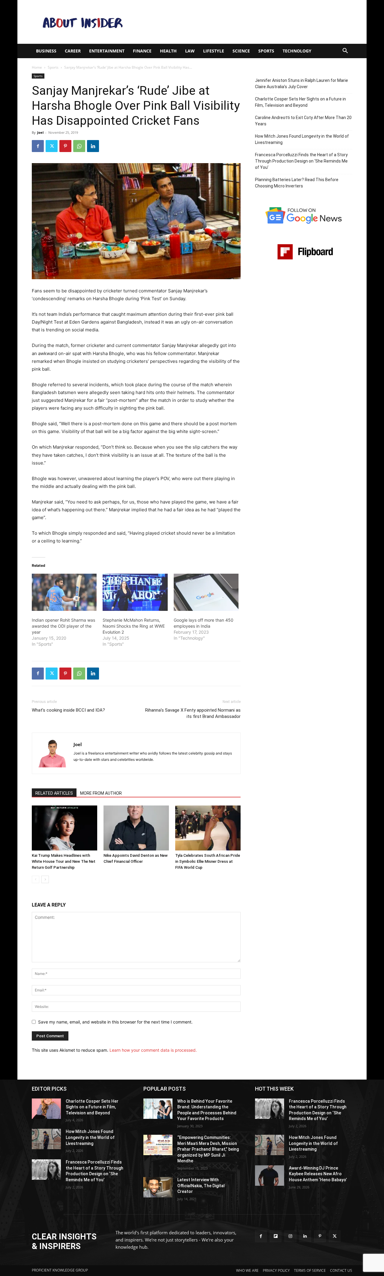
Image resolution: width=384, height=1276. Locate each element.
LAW (190, 51)
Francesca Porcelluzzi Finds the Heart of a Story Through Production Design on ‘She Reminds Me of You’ (301, 161)
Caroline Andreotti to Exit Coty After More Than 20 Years (303, 120)
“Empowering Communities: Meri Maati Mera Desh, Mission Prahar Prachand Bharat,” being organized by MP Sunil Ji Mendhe (208, 1149)
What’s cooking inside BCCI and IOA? (68, 710)
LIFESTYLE (213, 51)
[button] (345, 51)
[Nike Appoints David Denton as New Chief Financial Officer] (136, 827)
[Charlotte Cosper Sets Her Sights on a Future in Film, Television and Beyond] (46, 1108)
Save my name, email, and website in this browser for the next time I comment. (115, 1021)
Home (37, 67)
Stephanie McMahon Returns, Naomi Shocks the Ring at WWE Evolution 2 (134, 626)
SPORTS (266, 51)
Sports (53, 67)
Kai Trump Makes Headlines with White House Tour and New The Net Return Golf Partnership (63, 861)
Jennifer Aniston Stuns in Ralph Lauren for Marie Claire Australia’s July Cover (301, 83)
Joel (40, 132)
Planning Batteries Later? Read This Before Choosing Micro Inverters (296, 182)
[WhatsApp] (79, 146)
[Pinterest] (65, 146)
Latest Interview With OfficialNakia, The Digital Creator (201, 1185)
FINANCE (142, 51)
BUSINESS (46, 51)
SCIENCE (241, 51)
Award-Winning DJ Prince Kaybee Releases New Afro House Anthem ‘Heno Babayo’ (318, 1174)
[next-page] (45, 879)
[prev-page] (35, 879)
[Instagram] (290, 1236)
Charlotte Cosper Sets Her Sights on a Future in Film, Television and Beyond (300, 102)
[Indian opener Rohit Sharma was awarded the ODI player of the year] (64, 592)
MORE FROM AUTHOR (101, 793)
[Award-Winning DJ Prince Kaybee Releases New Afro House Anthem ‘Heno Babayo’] (269, 1175)
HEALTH (168, 51)
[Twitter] (52, 146)
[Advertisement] (243, 21)
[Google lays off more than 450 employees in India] (206, 592)
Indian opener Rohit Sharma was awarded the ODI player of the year (63, 626)
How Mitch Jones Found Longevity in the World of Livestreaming (302, 139)
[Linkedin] (93, 146)
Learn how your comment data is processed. (153, 1050)
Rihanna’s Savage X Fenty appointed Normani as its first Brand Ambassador (193, 713)
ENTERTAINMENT (106, 51)
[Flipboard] (275, 1236)
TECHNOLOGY (297, 51)
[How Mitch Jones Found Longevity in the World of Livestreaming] (46, 1139)
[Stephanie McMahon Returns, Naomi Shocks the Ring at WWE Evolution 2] (135, 592)
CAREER (73, 51)
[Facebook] (38, 146)
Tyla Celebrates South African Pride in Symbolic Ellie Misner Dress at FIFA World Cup (207, 861)
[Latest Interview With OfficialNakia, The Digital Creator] (157, 1187)
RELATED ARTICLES (54, 793)
